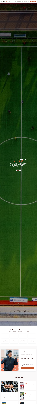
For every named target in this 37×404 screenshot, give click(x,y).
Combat (18, 1)
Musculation (25, 1)
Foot (22, 1)
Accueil (7, 1)
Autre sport (11, 1)
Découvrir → (18, 170)
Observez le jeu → (33, 1)
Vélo (28, 1)
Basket (15, 1)
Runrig (3, 1)
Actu (9, 1)
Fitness (20, 1)
